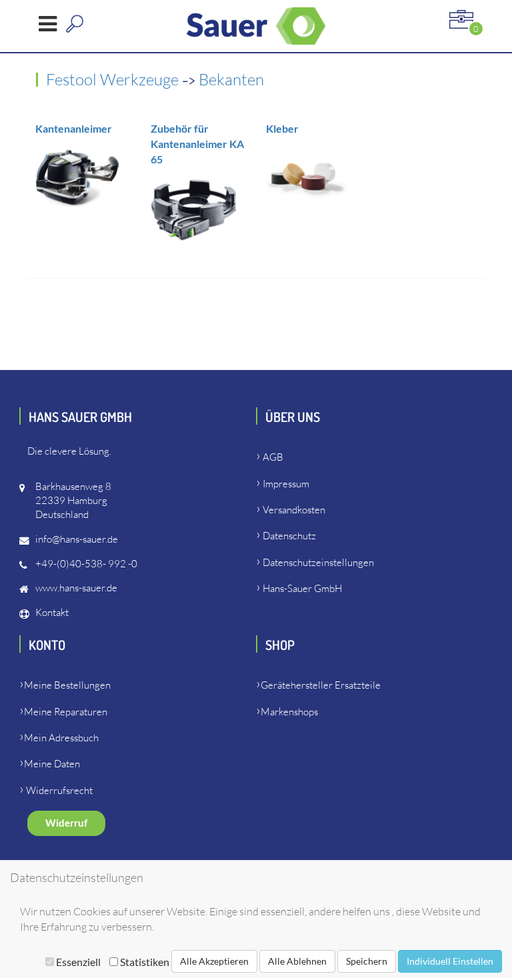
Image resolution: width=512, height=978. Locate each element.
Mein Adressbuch (61, 737)
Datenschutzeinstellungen (318, 562)
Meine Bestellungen (67, 685)
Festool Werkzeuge (114, 79)
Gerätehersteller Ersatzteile (321, 685)
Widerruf (66, 823)
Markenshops (289, 711)
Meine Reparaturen (65, 711)
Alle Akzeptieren (214, 961)
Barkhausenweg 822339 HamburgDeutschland (73, 500)
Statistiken (143, 961)
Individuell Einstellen (450, 961)
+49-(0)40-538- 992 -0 (86, 563)
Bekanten (231, 79)
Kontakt (52, 612)
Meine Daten (52, 763)
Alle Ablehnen (297, 961)
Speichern (366, 961)
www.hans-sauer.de (76, 587)
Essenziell (78, 961)
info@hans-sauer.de (76, 539)
